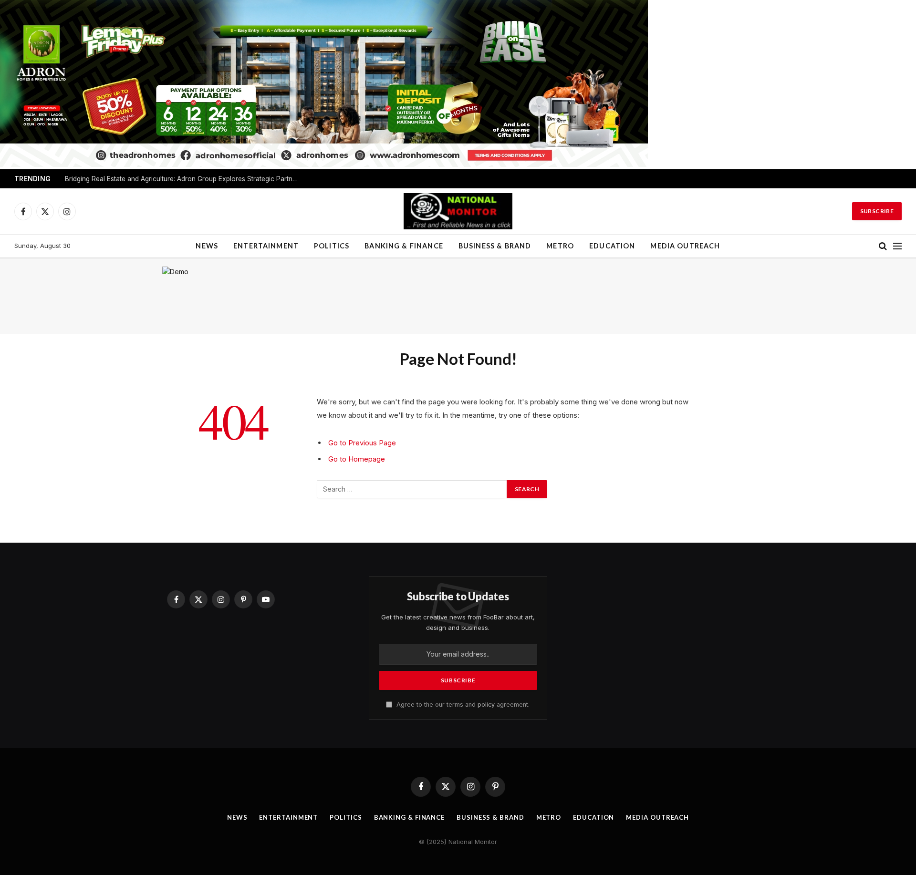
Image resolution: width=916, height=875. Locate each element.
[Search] (883, 246)
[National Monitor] (458, 211)
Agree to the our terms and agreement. (462, 704)
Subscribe (877, 211)
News (207, 246)
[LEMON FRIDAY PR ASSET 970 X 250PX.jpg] (324, 164)
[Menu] (897, 246)
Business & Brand (494, 246)
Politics (331, 246)
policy (486, 704)
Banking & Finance (403, 246)
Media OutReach (685, 246)
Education (612, 246)
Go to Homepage (356, 458)
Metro (560, 246)
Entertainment (266, 246)
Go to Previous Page (362, 442)
